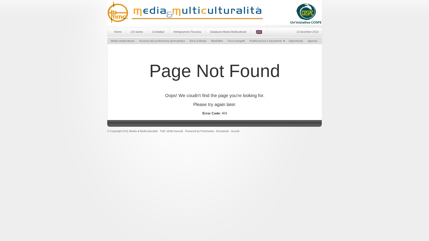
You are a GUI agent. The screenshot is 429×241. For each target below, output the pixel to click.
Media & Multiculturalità (143, 131)
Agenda (312, 41)
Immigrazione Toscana (187, 31)
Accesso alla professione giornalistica (162, 41)
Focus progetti (236, 41)
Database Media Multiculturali (228, 31)
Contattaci (158, 31)
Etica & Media (198, 41)
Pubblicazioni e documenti (264, 41)
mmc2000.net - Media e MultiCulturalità (155, 9)
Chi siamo (137, 31)
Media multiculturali (123, 41)
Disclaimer (222, 131)
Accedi (235, 131)
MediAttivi (217, 41)
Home (118, 31)
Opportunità (296, 41)
